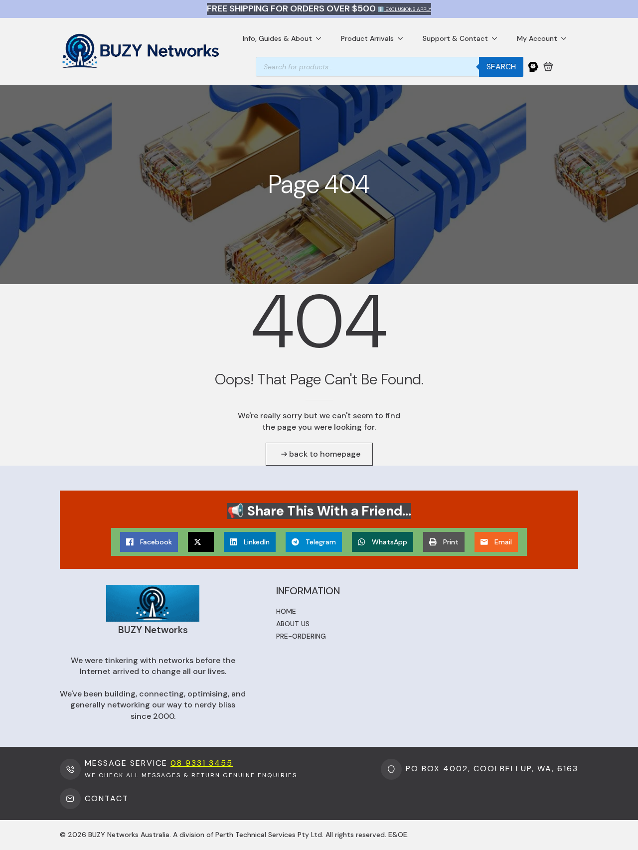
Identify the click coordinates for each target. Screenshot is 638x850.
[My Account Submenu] (566, 38)
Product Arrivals (367, 38)
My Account (537, 38)
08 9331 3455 (201, 763)
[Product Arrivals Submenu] (403, 38)
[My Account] (533, 67)
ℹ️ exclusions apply (404, 9)
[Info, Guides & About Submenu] (321, 38)
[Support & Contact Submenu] (497, 38)
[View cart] (548, 67)
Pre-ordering (301, 636)
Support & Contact (455, 38)
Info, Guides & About (277, 38)
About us (293, 623)
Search (501, 66)
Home (286, 611)
